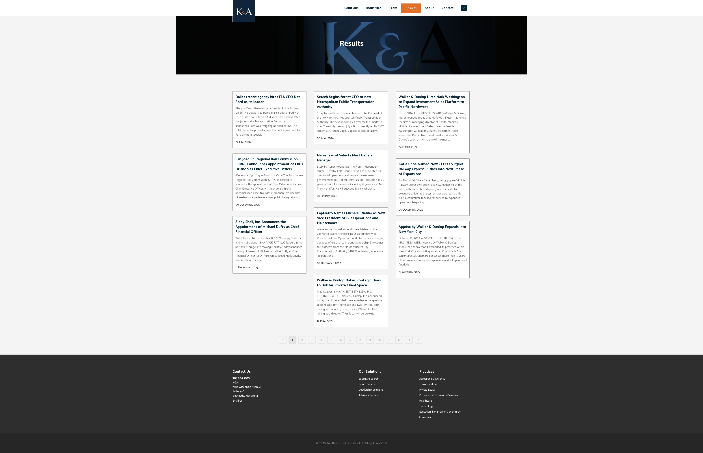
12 (399, 340)
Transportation (428, 384)
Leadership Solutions (371, 390)
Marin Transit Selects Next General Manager (345, 157)
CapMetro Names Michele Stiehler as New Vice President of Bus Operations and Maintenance (351, 218)
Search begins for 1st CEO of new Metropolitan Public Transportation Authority (345, 102)
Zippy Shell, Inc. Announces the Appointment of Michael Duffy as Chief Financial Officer (267, 227)
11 (389, 340)
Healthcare (425, 400)
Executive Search (369, 379)
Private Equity (427, 390)
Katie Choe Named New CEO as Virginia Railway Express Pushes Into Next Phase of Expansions (431, 169)
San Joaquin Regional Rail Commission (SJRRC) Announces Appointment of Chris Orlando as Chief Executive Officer (269, 164)
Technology (426, 406)
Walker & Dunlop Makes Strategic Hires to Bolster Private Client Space (349, 282)
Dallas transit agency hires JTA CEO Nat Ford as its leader (267, 99)
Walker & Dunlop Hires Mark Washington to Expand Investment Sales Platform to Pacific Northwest (432, 102)
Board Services (368, 384)
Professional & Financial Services (438, 395)
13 (409, 340)
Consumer (425, 417)
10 (379, 340)
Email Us (238, 400)
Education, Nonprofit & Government (440, 411)
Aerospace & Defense (432, 379)
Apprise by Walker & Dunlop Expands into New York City (432, 229)
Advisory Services (369, 395)
